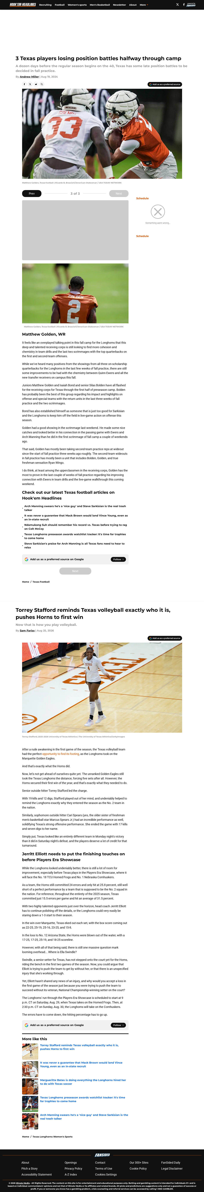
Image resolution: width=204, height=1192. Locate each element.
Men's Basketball (100, 4)
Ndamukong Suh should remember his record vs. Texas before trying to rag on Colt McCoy (75, 526)
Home (25, 581)
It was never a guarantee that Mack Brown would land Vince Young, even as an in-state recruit (76, 517)
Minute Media (23, 1183)
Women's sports (77, 4)
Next (119, 193)
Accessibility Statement (36, 1174)
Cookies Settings (106, 1174)
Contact (100, 1162)
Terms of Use (103, 1168)
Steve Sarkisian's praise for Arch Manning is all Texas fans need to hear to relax (74, 545)
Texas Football (41, 581)
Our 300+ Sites (139, 1162)
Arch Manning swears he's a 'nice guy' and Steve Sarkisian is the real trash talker (75, 508)
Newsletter (119, 4)
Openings (71, 1162)
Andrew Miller (29, 76)
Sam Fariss (27, 630)
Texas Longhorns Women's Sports (52, 1136)
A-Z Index (71, 1174)
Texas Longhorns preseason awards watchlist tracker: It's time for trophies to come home (75, 536)
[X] (177, 4)
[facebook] (184, 4)
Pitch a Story (29, 1168)
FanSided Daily (170, 1162)
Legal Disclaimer (172, 1168)
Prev (32, 193)
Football (60, 4)
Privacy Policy (73, 1168)
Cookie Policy (138, 1168)
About (133, 4)
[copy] (42, 84)
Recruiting (45, 4)
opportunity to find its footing (60, 754)
